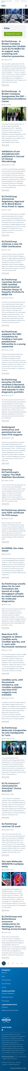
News (3, 976)
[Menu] (26, 6)
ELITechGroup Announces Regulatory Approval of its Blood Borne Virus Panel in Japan (13, 201)
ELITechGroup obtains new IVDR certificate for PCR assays (14, 512)
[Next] (22, 963)
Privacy (24, 1068)
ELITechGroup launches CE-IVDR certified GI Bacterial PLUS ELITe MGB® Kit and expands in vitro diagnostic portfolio (13, 385)
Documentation (6, 980)
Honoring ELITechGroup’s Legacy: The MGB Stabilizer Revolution (13, 473)
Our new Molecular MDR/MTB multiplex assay (13, 864)
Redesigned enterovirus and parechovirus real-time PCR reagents (12, 431)
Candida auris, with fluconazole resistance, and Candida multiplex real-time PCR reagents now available (12, 687)
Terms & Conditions (15, 1068)
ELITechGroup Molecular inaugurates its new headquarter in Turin (14, 732)
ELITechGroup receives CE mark (11, 825)
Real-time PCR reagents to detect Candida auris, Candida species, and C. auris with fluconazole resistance (14, 640)
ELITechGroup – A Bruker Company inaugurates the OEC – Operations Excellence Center (14, 96)
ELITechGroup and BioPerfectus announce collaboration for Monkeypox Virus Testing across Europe (14, 922)
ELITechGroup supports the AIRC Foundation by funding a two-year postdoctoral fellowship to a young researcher (13, 339)
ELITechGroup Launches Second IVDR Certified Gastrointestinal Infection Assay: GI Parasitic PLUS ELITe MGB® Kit (13, 287)
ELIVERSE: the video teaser (12, 549)
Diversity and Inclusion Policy (10, 1010)
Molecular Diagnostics (8, 993)
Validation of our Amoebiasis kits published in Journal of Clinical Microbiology (13, 156)
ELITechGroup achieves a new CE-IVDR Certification (12, 244)
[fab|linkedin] (2, 1030)
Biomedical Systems (7, 997)
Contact (4, 987)
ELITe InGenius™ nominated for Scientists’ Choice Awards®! (11, 787)
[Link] (3, 6)
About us (4, 972)
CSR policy (5, 1007)
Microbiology (5, 1001)
